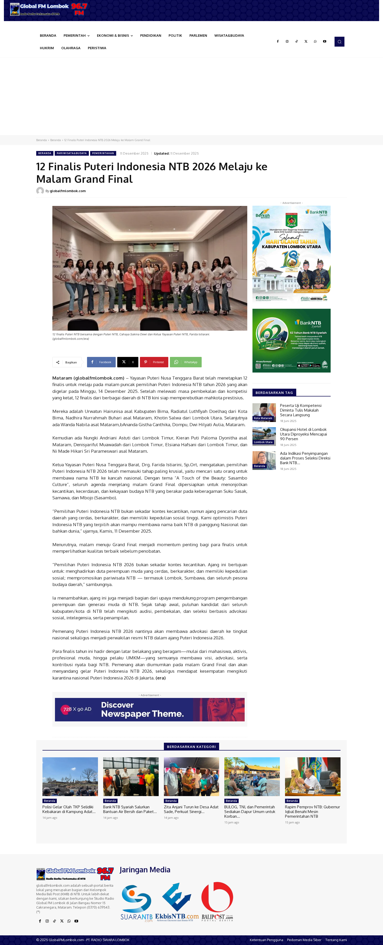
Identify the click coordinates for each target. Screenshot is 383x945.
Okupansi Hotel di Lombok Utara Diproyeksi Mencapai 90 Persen (303, 434)
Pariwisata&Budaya (72, 153)
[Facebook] (277, 41)
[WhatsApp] (315, 41)
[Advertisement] (191, 96)
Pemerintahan (103, 153)
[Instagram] (287, 41)
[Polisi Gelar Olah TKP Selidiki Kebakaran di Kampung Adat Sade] (70, 776)
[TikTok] (296, 41)
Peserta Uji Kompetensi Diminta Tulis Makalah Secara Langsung (301, 410)
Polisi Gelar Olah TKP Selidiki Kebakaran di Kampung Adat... (69, 809)
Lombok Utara (263, 442)
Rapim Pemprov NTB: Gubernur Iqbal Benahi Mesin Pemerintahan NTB (312, 811)
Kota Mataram (263, 418)
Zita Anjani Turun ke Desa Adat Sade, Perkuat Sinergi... (191, 809)
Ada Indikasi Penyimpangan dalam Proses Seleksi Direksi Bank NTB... (305, 458)
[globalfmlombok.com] (41, 191)
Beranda (41, 140)
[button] (339, 42)
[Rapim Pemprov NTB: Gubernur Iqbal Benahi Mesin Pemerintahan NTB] (313, 776)
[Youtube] (324, 41)
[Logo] (50, 9)
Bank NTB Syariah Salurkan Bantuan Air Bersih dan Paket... (130, 809)
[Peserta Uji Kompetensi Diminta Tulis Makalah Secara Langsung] (264, 412)
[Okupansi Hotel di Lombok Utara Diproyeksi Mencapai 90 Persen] (264, 436)
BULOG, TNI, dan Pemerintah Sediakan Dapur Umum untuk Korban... (249, 811)
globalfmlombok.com (68, 191)
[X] (306, 41)
